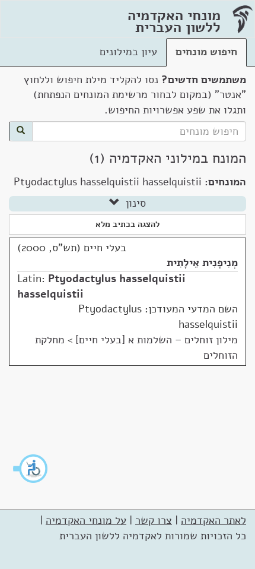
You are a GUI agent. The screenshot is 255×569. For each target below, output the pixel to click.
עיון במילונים (128, 52)
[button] (31, 468)
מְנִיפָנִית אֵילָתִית (202, 262)
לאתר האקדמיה (213, 520)
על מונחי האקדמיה (86, 520)
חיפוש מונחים (206, 52)
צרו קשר (153, 520)
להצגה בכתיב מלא (127, 224)
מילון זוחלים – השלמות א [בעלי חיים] (156, 340)
